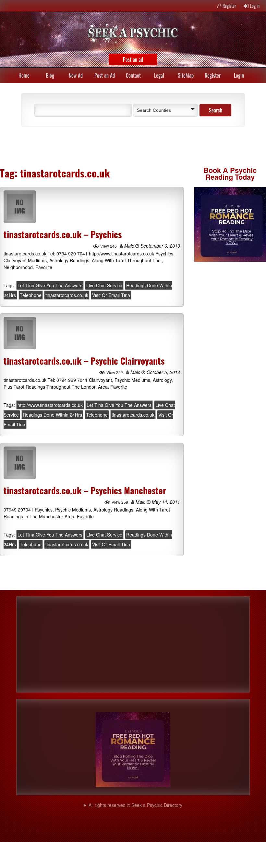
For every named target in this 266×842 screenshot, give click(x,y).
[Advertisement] (91, 146)
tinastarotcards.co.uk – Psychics (63, 234)
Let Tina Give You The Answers (50, 285)
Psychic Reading (231, 173)
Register (229, 5)
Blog (50, 75)
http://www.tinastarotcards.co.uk (50, 405)
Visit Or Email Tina (111, 295)
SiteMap (186, 75)
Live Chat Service (104, 285)
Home (24, 75)
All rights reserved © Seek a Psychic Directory (135, 805)
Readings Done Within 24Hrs (52, 415)
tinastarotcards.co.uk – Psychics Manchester (85, 490)
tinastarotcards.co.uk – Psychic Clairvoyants (84, 360)
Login (239, 75)
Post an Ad (104, 75)
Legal (159, 75)
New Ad (76, 75)
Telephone (31, 295)
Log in (255, 5)
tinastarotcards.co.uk (66, 295)
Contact (133, 75)
